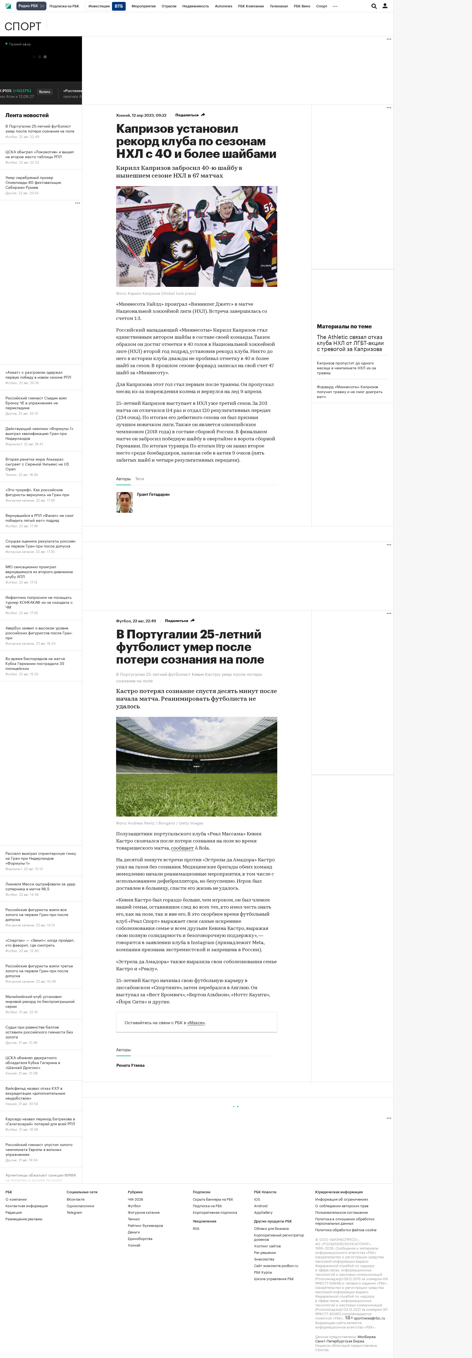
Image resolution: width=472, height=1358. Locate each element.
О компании (16, 1198)
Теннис (134, 1218)
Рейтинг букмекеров (145, 1225)
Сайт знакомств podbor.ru (276, 1265)
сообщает (182, 848)
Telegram (74, 1212)
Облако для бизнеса (271, 1228)
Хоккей (123, 115)
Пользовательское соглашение (341, 1212)
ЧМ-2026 (135, 1198)
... (335, 5)
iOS (257, 1198)
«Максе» (196, 1021)
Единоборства (140, 1238)
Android (260, 1205)
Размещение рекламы (23, 1218)
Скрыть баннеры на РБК (213, 1198)
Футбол (123, 621)
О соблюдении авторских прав (341, 1205)
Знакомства (264, 1258)
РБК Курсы (263, 1271)
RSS (196, 1228)
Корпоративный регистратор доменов (279, 1237)
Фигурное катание (144, 1212)
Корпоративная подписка (215, 1212)
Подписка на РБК (207, 1205)
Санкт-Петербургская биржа (339, 1340)
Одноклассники (80, 1205)
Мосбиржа (367, 1336)
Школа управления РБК (274, 1278)
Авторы (123, 478)
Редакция (13, 1212)
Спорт (22, 24)
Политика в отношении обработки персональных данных (344, 1221)
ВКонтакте (75, 1198)
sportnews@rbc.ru (369, 1317)
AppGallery (263, 1212)
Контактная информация (26, 1205)
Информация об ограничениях (341, 1198)
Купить (28, 91)
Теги (139, 478)
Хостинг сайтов (267, 1245)
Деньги (134, 1231)
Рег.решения (265, 1252)
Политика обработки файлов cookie (346, 1229)
